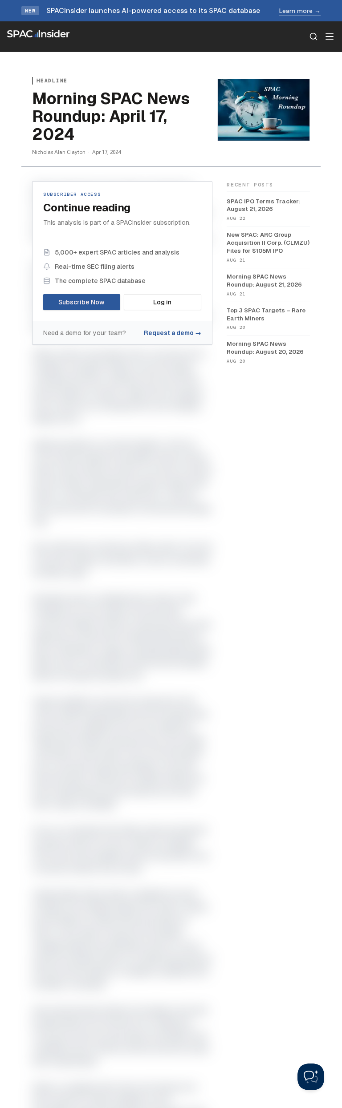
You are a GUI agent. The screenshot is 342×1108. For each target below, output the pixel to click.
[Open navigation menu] (329, 36)
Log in (162, 302)
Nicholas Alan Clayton (59, 152)
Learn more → (300, 11)
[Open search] (313, 36)
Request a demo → (172, 333)
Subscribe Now (81, 302)
